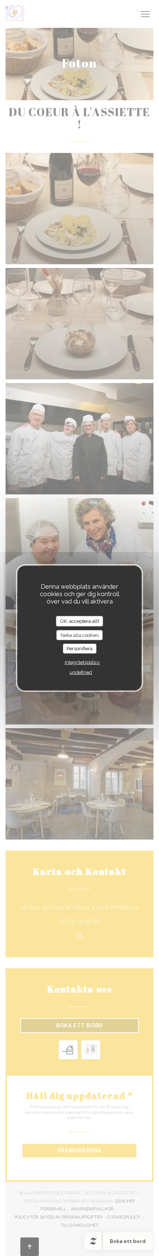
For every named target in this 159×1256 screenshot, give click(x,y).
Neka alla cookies (80, 635)
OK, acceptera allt (79, 621)
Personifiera (79, 648)
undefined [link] (81, 672)
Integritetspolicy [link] (82, 662)
